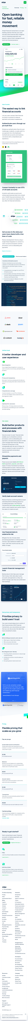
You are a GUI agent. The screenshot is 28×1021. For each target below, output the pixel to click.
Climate (4, 906)
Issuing (3, 921)
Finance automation (19, 906)
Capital (3, 902)
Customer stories (6, 977)
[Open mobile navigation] (25, 2)
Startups (17, 896)
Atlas (3, 896)
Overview (16, 7)
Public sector (18, 937)
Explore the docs (6, 251)
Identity (4, 917)
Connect (4, 908)
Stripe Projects (18, 968)
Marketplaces (18, 911)
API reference (18, 960)
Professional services (20, 935)
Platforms (17, 915)
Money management (20, 913)
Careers (17, 977)
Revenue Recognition (7, 934)
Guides (4, 975)
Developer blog (18, 970)
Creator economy (19, 921)
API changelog (18, 964)
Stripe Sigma (5, 936)
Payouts (4, 930)
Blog (3, 979)
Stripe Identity (16, 505)
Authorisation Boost (7, 898)
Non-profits (18, 933)
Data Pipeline (5, 911)
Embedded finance (19, 904)
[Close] (25, 1014)
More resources (6, 997)
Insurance (17, 928)
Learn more (5, 857)
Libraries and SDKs (19, 966)
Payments (4, 928)
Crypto (3, 909)
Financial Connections (5, 7)
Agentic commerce (19, 898)
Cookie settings (6, 995)
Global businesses (19, 908)
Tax (3, 938)
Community (5, 981)
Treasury (4, 941)
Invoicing (4, 919)
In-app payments (19, 909)
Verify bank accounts (8, 256)
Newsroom (17, 979)
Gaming (17, 923)
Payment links (5, 926)
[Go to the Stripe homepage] (3, 887)
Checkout (4, 904)
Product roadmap (19, 975)
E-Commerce (18, 902)
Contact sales (14, 44)
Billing (3, 900)
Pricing (22, 7)
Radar (3, 932)
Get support (5, 1003)
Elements (4, 913)
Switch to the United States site (10, 1017)
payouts (14, 464)
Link (3, 923)
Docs (26, 7)
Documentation (18, 958)
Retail (16, 939)
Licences (4, 992)
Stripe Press (18, 981)
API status (17, 962)
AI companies (18, 919)
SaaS (16, 917)
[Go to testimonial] (13, 700)
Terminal (4, 940)
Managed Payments (7, 925)
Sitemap (4, 993)
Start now (5, 44)
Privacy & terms (6, 986)
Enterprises (18, 894)
